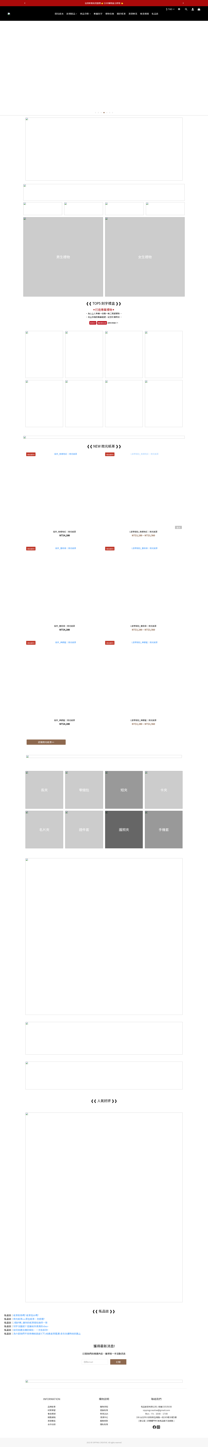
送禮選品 (70, 13)
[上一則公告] (24, 3)
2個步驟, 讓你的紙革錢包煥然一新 (30, 1322)
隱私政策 (104, 1424)
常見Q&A (104, 1413)
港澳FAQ (104, 1417)
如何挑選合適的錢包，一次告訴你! (30, 1330)
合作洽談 (52, 1424)
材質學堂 (52, 1410)
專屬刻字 (98, 13)
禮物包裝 (109, 13)
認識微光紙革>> (46, 742)
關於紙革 (121, 13)
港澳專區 (132, 13)
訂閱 (118, 1362)
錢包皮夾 (59, 13)
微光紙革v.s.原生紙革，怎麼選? (29, 1319)
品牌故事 (52, 1406)
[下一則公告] (183, 3)
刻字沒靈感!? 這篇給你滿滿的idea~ (31, 1326)
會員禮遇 (144, 13)
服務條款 (104, 1420)
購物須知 (104, 1406)
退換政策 (104, 1410)
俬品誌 (155, 13)
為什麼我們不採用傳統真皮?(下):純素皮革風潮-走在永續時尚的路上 (47, 1333)
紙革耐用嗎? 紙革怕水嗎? (25, 1315)
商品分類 (84, 13)
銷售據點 (52, 1417)
